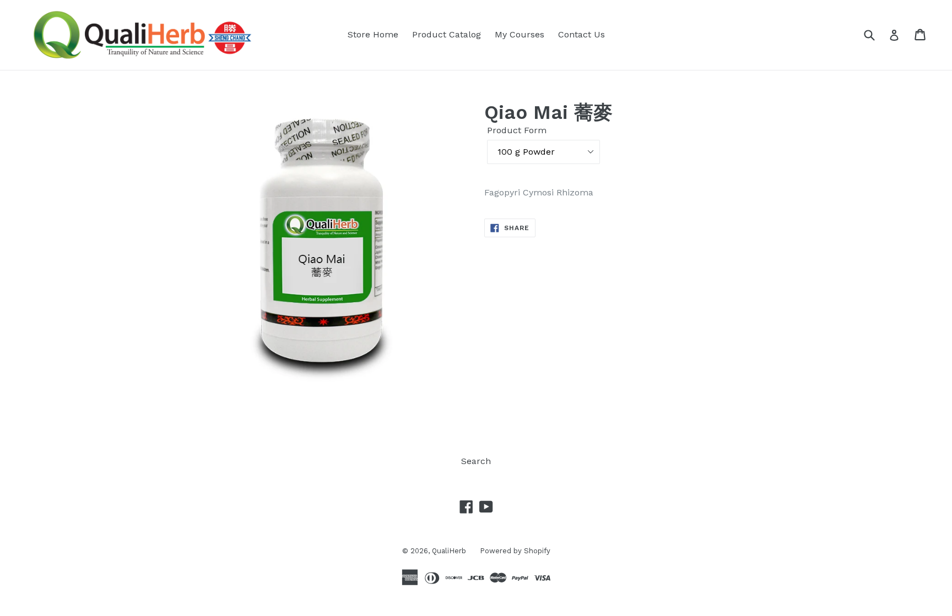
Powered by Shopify (515, 551)
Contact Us (581, 34)
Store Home (373, 34)
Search (476, 461)
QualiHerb (449, 551)
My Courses (519, 34)
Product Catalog (446, 34)
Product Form (517, 130)
